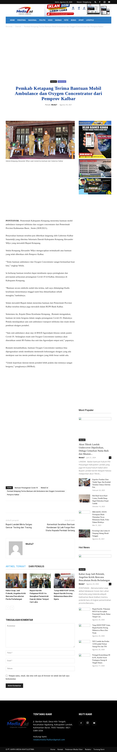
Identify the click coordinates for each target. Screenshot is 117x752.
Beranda (9, 26)
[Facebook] (100, 2)
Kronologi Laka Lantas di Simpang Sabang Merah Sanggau (101, 533)
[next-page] (12, 608)
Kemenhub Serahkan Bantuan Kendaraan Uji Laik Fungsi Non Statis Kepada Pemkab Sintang (60, 527)
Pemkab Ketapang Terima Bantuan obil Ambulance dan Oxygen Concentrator (36, 491)
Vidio (50, 20)
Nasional (32, 20)
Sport (81, 20)
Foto (66, 20)
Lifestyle (90, 20)
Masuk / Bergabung (84, 2)
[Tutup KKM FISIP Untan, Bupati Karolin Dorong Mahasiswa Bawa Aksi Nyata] (64, 581)
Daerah (58, 20)
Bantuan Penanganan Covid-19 (26, 488)
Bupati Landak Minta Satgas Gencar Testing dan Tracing (19, 526)
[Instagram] (104, 2)
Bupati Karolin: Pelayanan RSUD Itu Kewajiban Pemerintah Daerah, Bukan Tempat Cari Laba (39, 596)
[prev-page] (7, 608)
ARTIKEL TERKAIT (16, 566)
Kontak (60, 749)
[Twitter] (64, 111)
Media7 (54, 105)
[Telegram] (77, 111)
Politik (42, 20)
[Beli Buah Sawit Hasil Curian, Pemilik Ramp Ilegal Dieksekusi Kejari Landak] (84, 498)
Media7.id (44, 488)
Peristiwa (21, 20)
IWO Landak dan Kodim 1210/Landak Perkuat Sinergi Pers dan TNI (100, 644)
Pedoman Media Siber (74, 749)
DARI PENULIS (36, 566)
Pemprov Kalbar (13, 494)
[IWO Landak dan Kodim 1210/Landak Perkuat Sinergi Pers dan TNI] (84, 644)
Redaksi (88, 749)
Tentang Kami (98, 749)
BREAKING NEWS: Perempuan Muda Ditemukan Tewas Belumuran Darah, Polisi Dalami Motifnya (100, 517)
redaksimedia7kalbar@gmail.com (49, 739)
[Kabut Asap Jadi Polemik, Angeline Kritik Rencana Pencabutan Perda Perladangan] (16, 581)
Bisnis (73, 20)
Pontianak (61, 81)
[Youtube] (109, 2)
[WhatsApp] (71, 111)
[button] (95, 2)
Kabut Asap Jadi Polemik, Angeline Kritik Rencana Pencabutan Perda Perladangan (94, 577)
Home (12, 20)
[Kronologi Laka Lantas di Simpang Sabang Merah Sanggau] (84, 533)
